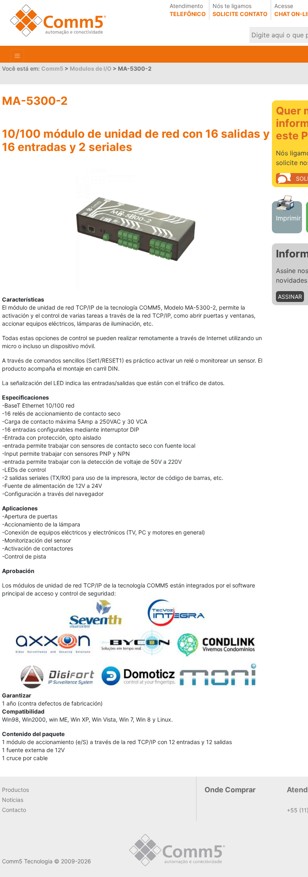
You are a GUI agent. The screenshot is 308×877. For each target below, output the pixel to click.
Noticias (12, 799)
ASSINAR (290, 296)
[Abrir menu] (17, 56)
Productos (15, 789)
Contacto (14, 809)
